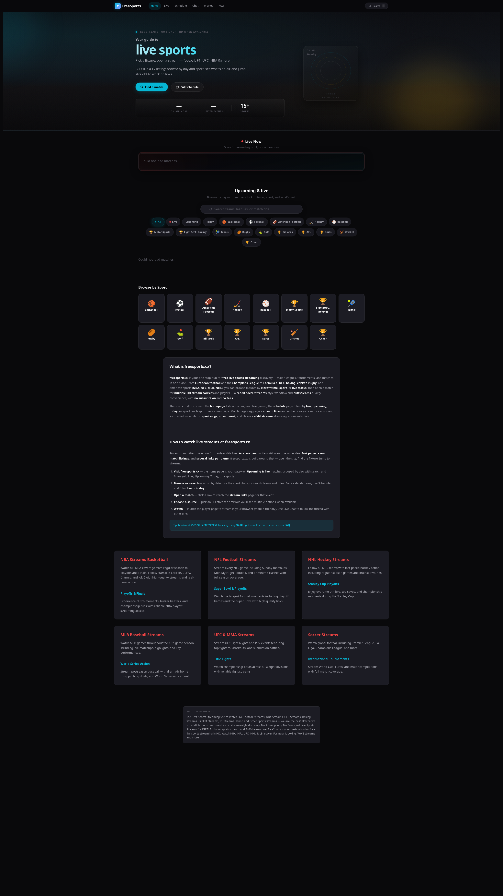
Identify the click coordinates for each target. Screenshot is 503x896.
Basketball (231, 222)
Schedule (181, 5)
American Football (287, 222)
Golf (264, 232)
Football (256, 222)
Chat (195, 5)
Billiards (285, 232)
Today (210, 221)
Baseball (340, 222)
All (159, 221)
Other (251, 242)
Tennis (222, 232)
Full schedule (190, 87)
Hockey (316, 222)
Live (166, 5)
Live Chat (290, 509)
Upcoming (191, 221)
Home (155, 5)
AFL (306, 232)
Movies (208, 5)
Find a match (154, 87)
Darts (325, 232)
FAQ (221, 5)
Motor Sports (159, 232)
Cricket (347, 232)
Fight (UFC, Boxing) (193, 232)
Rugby (243, 232)
